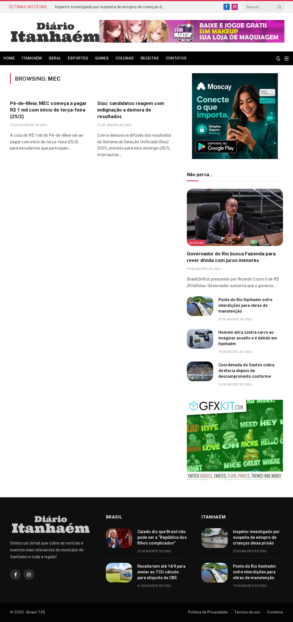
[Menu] (286, 58)
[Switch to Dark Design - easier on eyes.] (278, 58)
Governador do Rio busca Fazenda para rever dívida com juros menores (231, 257)
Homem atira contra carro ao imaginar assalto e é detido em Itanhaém (247, 338)
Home (9, 58)
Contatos (176, 58)
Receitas (149, 58)
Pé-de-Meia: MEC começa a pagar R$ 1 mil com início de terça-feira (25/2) (48, 109)
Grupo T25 (35, 612)
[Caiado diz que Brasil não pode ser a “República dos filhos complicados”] (119, 538)
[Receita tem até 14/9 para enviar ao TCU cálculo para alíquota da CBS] (119, 573)
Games (102, 58)
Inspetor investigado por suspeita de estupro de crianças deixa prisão (112, 7)
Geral (55, 58)
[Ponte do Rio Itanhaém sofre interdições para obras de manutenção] (200, 306)
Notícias (196, 243)
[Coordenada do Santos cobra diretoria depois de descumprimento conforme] (200, 371)
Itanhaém (32, 58)
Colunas (125, 58)
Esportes (78, 58)
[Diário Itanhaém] (55, 32)
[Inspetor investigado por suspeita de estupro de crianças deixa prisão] (214, 538)
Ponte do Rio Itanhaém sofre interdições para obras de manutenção (245, 305)
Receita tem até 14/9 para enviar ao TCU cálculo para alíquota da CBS (161, 572)
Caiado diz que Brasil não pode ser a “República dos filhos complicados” (162, 537)
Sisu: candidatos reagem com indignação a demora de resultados (130, 109)
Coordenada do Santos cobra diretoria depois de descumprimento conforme (246, 371)
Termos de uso (247, 612)
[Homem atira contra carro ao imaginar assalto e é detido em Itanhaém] (200, 339)
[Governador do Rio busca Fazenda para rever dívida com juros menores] (235, 217)
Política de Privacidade (208, 612)
